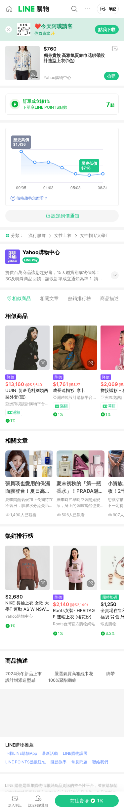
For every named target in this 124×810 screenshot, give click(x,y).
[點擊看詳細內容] (27, 348)
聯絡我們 (100, 761)
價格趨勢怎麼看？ (32, 198)
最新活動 (50, 753)
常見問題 (79, 761)
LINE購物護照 (75, 753)
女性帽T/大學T (94, 235)
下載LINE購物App (21, 753)
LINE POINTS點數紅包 (25, 761)
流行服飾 (37, 235)
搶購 (111, 76)
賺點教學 (58, 761)
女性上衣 (62, 235)
